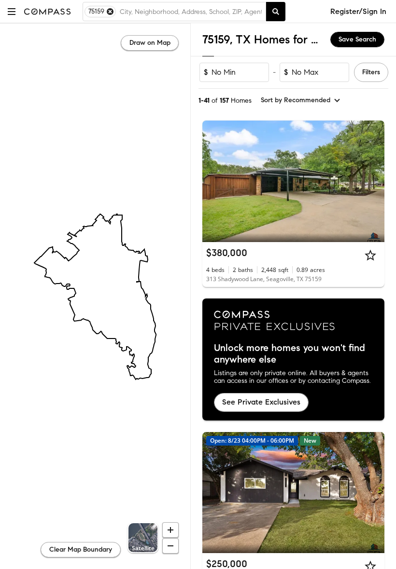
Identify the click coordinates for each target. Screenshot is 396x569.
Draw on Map (149, 43)
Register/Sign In (358, 11)
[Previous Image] (214, 181)
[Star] (370, 255)
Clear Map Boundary (80, 549)
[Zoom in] (170, 530)
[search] (275, 11)
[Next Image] (373, 181)
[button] (11, 11)
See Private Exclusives (261, 401)
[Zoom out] (170, 546)
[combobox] (191, 11)
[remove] (110, 11)
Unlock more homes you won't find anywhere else (289, 354)
